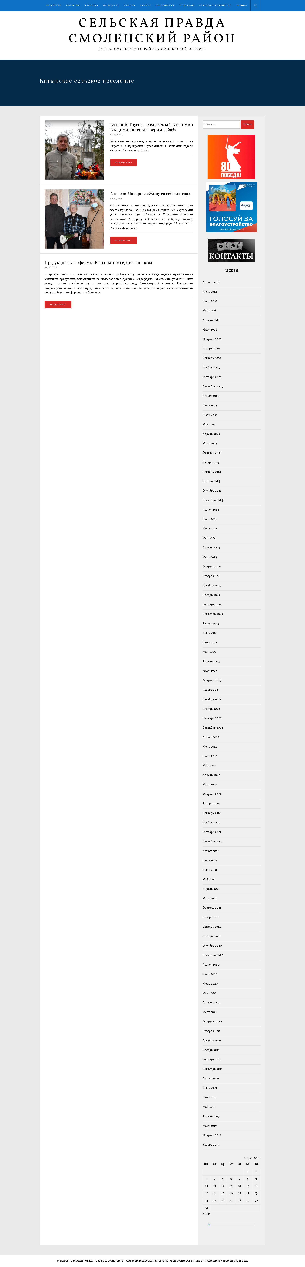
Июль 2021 (210, 860)
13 (231, 1186)
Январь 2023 (211, 690)
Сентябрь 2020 (213, 955)
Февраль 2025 (212, 453)
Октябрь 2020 (212, 946)
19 (222, 1193)
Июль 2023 (210, 633)
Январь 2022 (211, 804)
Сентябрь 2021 (213, 842)
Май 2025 (209, 425)
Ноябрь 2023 (211, 595)
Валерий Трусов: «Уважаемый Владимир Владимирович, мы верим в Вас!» (151, 127)
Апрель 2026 (211, 320)
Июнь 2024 (210, 529)
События (73, 5)
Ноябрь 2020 (211, 936)
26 (222, 1201)
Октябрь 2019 (212, 1060)
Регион (241, 5)
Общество (53, 5)
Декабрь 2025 (212, 358)
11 (215, 1186)
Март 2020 (210, 1012)
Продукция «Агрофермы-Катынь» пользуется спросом (98, 262)
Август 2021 (211, 851)
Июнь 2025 (210, 415)
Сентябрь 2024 (213, 500)
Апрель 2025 (211, 434)
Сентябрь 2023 (213, 614)
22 (247, 1193)
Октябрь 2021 (212, 832)
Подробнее (123, 163)
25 (214, 1201)
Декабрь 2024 (212, 472)
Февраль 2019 (212, 1135)
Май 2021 (209, 879)
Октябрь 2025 (212, 377)
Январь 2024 (211, 576)
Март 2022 (210, 785)
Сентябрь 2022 (213, 728)
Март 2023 (210, 671)
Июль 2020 (210, 974)
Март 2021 (210, 899)
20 (231, 1193)
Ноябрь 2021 (211, 823)
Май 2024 (209, 538)
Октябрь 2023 (212, 605)
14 (239, 1186)
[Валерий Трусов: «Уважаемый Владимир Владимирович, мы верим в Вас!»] (74, 179)
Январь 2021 (211, 917)
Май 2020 (209, 993)
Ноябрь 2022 (211, 709)
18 (215, 1193)
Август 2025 (211, 396)
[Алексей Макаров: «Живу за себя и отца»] (74, 248)
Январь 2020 (211, 1031)
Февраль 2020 (212, 1022)
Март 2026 (210, 330)
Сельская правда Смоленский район (153, 31)
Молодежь (111, 5)
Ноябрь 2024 (211, 481)
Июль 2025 (210, 406)
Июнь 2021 (210, 870)
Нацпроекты (165, 5)
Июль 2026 (210, 292)
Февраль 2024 (212, 567)
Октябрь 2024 (212, 491)
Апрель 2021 (211, 889)
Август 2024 (211, 510)
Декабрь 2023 (212, 586)
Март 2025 (210, 443)
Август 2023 (211, 623)
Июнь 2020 (210, 984)
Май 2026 (209, 311)
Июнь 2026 (210, 301)
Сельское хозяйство (215, 5)
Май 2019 (209, 1107)
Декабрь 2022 (212, 699)
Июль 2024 (210, 519)
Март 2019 (210, 1126)
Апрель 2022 (211, 775)
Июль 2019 (210, 1088)
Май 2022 (209, 766)
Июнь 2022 (210, 756)
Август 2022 (211, 737)
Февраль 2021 (212, 908)
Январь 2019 (211, 1145)
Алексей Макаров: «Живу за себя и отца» (150, 193)
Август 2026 (211, 282)
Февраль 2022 (212, 794)
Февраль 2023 (212, 680)
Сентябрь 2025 (213, 387)
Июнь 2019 (210, 1097)
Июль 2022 (210, 747)
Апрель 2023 (211, 662)
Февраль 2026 (212, 339)
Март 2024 (210, 557)
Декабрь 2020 (212, 927)
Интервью (187, 5)
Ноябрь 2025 (211, 368)
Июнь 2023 (210, 643)
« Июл (206, 1214)
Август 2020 (211, 965)
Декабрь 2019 (212, 1041)
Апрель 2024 (211, 548)
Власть (129, 5)
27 (231, 1201)
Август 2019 (211, 1079)
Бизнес (145, 5)
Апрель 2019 (211, 1116)
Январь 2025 (211, 462)
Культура (91, 5)
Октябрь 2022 (212, 718)
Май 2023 (209, 652)
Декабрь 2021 (212, 813)
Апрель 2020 (211, 1003)
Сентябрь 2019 (213, 1069)
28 (239, 1201)
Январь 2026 (211, 349)
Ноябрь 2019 (211, 1050)
